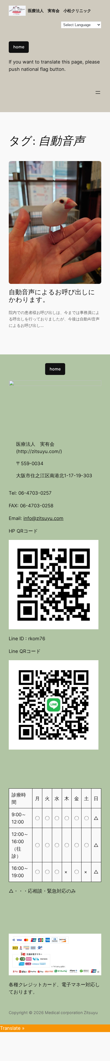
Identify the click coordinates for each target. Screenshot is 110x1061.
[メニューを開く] (97, 92)
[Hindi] (50, 24)
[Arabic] (11, 24)
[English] (28, 24)
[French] (39, 24)
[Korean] (22, 31)
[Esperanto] (33, 24)
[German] (45, 24)
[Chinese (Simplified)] (16, 24)
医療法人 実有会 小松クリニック (59, 10)
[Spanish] (39, 31)
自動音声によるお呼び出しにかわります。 (52, 296)
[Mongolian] (28, 31)
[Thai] (45, 31)
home (18, 46)
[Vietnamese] (50, 31)
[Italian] (11, 31)
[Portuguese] (33, 31)
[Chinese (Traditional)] (22, 24)
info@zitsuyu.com (43, 518)
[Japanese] (16, 31)
